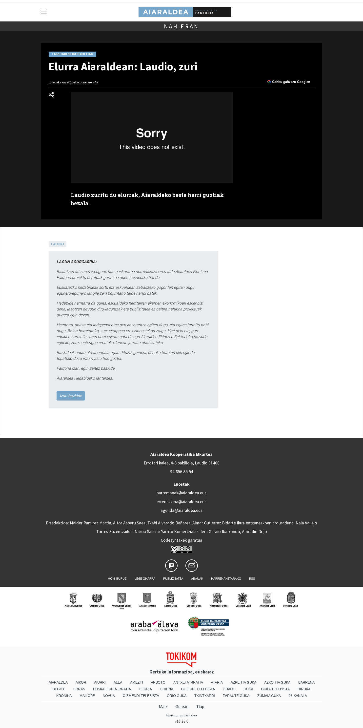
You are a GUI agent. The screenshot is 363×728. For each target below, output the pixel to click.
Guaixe (229, 689)
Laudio (57, 244)
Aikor (81, 682)
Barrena (306, 682)
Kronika (64, 696)
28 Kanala (298, 696)
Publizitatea (173, 578)
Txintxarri (204, 696)
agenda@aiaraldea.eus (181, 510)
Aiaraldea (58, 682)
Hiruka (304, 689)
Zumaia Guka (269, 696)
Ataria (217, 682)
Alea (118, 682)
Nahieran (181, 26)
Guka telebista (275, 689)
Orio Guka (176, 696)
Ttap (200, 707)
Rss (252, 578)
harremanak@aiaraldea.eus (181, 493)
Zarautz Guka (236, 696)
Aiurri (100, 682)
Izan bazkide (71, 395)
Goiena (166, 689)
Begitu (59, 689)
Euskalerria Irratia (112, 689)
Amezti (136, 682)
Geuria (145, 689)
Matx (163, 707)
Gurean (181, 707)
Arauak (197, 578)
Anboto (158, 682)
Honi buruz (117, 578)
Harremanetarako (226, 578)
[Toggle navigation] (44, 11)
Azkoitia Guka (277, 682)
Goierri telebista (198, 689)
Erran (79, 689)
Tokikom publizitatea (181, 715)
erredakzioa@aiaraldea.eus (181, 501)
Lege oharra (145, 578)
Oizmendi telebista (141, 696)
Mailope (87, 696)
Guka (248, 689)
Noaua (109, 696)
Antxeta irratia (188, 682)
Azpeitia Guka (243, 682)
